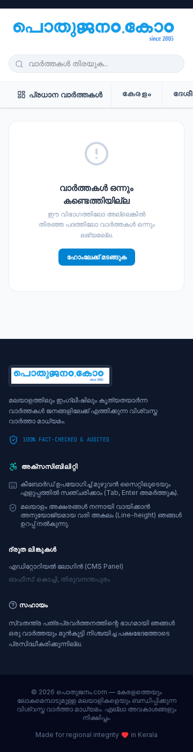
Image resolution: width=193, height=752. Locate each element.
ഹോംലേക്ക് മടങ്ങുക (97, 257)
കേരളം (136, 94)
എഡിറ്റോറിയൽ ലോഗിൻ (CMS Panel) (66, 566)
